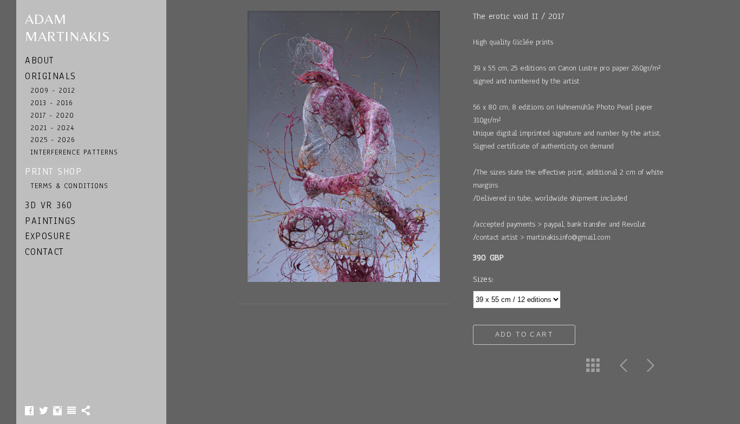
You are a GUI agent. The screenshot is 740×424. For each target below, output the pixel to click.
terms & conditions (69, 186)
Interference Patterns (74, 152)
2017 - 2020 (52, 115)
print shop (53, 171)
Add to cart (524, 334)
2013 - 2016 (52, 103)
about (39, 60)
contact (44, 252)
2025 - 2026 (53, 139)
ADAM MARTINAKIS (68, 27)
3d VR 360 (49, 205)
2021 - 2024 (52, 128)
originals (50, 76)
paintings (50, 221)
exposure (47, 236)
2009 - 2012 (53, 90)
